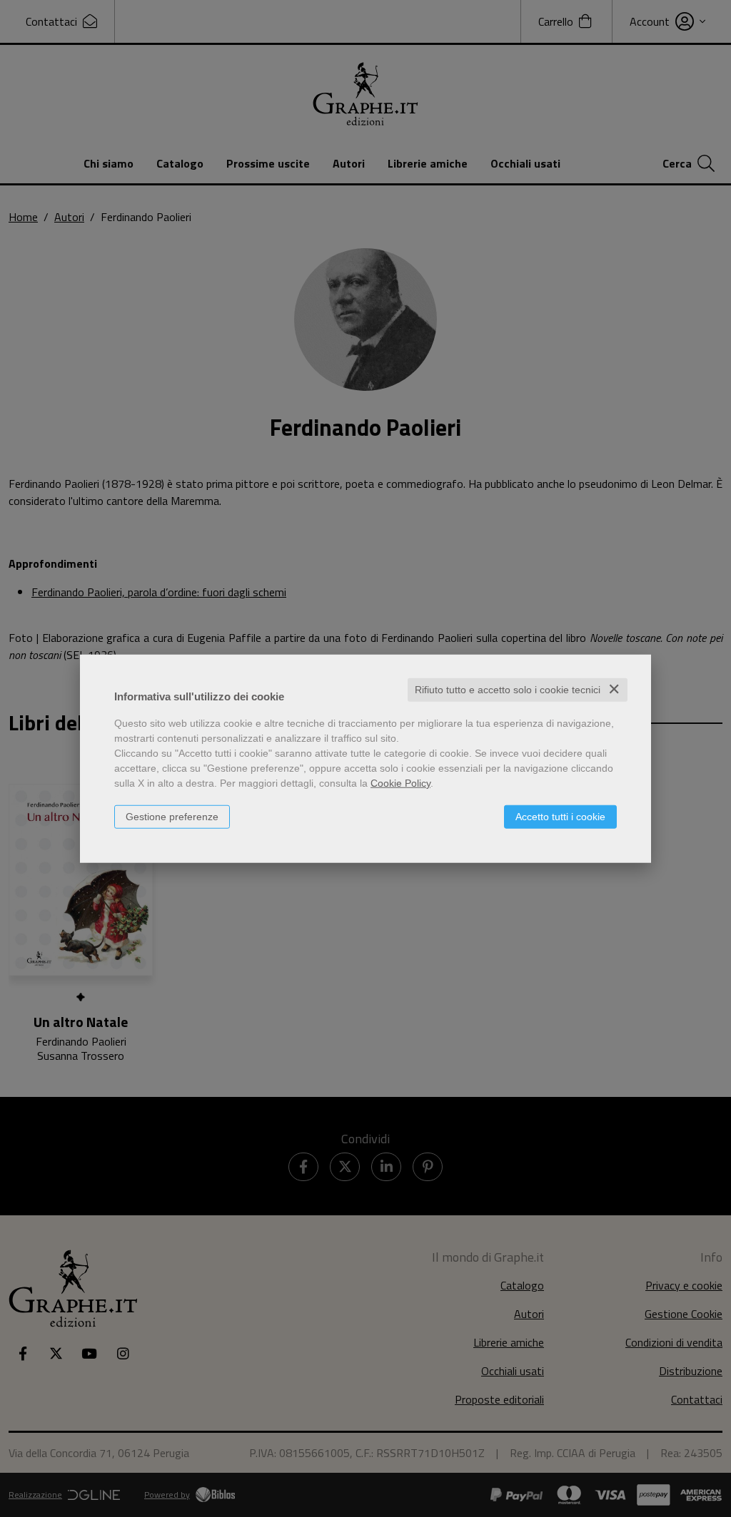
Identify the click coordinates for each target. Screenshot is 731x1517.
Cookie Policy (400, 783)
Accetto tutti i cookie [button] (560, 816)
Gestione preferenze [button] (172, 816)
